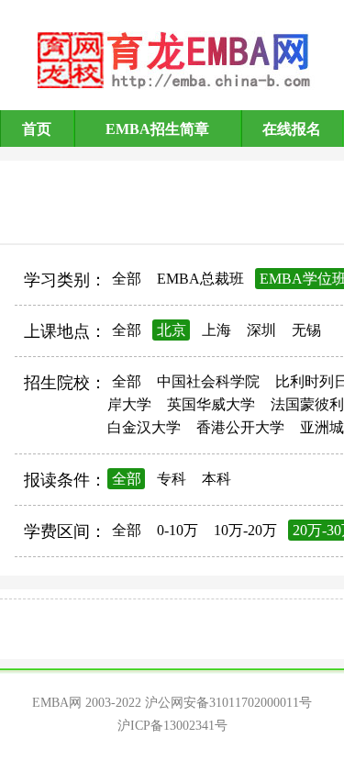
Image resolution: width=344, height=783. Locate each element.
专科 (171, 479)
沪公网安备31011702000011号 (228, 703)
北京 (171, 330)
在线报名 (291, 129)
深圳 (261, 330)
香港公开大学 (240, 427)
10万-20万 (245, 530)
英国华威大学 (211, 404)
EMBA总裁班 (200, 278)
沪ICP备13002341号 (172, 726)
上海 (216, 330)
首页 (36, 129)
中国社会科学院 (208, 381)
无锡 (306, 330)
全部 (126, 278)
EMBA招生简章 (157, 129)
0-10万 (177, 530)
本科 (216, 479)
